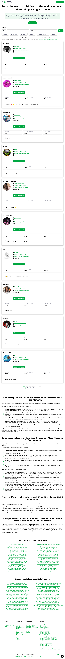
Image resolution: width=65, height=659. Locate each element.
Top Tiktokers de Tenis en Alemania (17, 554)
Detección (18, 639)
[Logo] (8, 2)
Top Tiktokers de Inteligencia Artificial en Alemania (48, 544)
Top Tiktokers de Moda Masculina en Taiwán (17, 598)
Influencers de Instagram (31, 624)
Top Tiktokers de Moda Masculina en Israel (48, 608)
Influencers (28, 632)
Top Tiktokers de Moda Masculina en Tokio (48, 590)
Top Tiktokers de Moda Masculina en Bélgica (48, 600)
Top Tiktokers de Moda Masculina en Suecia (17, 600)
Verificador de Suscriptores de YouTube (47, 637)
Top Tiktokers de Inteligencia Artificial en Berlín (48, 564)
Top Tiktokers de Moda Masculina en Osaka (17, 595)
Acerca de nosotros (8, 624)
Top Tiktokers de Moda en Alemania (17, 548)
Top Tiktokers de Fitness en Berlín (48, 568)
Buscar (60, 30)
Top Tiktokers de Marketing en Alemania (17, 547)
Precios (5, 626)
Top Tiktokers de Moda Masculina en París (17, 602)
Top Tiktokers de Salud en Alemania (17, 560)
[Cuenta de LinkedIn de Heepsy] (59, 655)
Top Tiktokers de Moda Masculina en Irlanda (17, 605)
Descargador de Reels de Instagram (46, 648)
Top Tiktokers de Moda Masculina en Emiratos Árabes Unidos (48, 605)
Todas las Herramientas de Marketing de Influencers (50, 649)
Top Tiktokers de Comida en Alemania (48, 548)
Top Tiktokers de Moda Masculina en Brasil (17, 588)
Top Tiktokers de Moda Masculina (17, 583)
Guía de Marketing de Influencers (46, 626)
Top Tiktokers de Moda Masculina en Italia (48, 587)
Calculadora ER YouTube (44, 633)
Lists (17, 630)
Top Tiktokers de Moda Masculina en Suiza (17, 597)
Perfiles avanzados (20, 627)
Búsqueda (18, 625)
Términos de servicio (27, 656)
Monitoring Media (19, 634)
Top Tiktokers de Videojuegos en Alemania (48, 557)
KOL (26, 630)
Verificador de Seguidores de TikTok (46, 636)
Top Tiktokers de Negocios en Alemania (48, 558)
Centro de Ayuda (42, 624)
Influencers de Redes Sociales (32, 627)
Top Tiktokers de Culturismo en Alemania (17, 561)
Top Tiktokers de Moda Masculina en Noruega (48, 607)
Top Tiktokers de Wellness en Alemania (17, 562)
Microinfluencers (29, 628)
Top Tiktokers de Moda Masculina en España (17, 593)
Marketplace (18, 628)
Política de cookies (37, 656)
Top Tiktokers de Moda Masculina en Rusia (17, 591)
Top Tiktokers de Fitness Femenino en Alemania (48, 550)
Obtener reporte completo (19, 57)
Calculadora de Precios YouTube (46, 644)
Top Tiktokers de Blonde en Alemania (17, 565)
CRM (17, 631)
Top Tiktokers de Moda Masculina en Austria (48, 602)
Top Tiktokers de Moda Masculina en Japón (48, 584)
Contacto (18, 626)
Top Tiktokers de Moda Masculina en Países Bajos (48, 594)
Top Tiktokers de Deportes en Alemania (17, 555)
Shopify (17, 638)
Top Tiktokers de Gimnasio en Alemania (17, 551)
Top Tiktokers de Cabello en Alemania (17, 569)
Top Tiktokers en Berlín (17, 564)
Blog (40, 625)
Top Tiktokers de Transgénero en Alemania (48, 553)
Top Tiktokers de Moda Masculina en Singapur (17, 609)
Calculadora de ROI (43, 646)
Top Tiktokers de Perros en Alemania (17, 568)
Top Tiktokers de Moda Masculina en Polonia (48, 598)
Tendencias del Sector (44, 627)
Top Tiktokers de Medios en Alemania (17, 566)
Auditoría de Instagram (44, 640)
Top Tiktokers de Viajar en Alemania (48, 547)
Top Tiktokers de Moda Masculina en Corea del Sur (17, 590)
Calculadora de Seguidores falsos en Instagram (49, 638)
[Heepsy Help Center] (46, 2)
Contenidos (18, 636)
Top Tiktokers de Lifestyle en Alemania (17, 553)
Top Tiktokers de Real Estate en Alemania (17, 571)
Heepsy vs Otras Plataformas (45, 630)
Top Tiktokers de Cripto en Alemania (17, 558)
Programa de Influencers (9, 625)
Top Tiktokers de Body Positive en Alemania (48, 555)
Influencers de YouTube (30, 625)
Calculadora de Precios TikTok (45, 645)
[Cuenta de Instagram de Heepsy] (57, 655)
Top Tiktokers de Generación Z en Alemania (48, 562)
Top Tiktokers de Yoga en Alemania (47, 566)
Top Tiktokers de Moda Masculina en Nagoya (17, 608)
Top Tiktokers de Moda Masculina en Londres (17, 607)
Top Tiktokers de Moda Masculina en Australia (48, 591)
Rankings (27, 631)
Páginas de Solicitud (20, 632)
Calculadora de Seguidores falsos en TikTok (48, 639)
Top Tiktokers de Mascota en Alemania (48, 560)
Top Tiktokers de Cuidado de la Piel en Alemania (48, 561)
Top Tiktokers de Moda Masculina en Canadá (48, 588)
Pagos (17, 637)
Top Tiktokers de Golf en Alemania (17, 550)
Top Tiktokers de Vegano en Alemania (48, 551)
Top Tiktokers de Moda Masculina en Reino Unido (48, 586)
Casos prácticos (42, 628)
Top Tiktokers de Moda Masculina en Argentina (17, 604)
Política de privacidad (18, 656)
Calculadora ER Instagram (44, 631)
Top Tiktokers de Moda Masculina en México (48, 593)
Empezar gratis (32, 22)
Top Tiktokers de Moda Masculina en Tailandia (17, 601)
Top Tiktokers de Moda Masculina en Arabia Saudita (48, 597)
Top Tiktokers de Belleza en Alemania (48, 546)
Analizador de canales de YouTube (46, 642)
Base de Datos (19, 624)
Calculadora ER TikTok (44, 632)
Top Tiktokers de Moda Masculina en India (17, 586)
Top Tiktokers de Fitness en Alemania (17, 546)
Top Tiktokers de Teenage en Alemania (48, 571)
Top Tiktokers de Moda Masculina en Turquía (48, 595)
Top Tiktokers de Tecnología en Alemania (48, 554)
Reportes (18, 633)
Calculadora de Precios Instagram (46, 643)
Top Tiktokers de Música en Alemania (48, 565)
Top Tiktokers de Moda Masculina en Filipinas (48, 609)
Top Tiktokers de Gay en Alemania (17, 557)
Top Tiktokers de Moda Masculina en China (17, 584)
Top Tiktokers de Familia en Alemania (48, 569)
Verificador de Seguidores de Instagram (47, 634)
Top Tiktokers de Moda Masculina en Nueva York (48, 601)
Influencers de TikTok (30, 626)
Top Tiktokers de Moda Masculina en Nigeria (48, 604)
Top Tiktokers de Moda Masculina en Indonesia (17, 594)
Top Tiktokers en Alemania (17, 544)
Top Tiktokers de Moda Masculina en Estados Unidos (48, 583)
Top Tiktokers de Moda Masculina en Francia (17, 587)
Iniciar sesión (51, 2)
